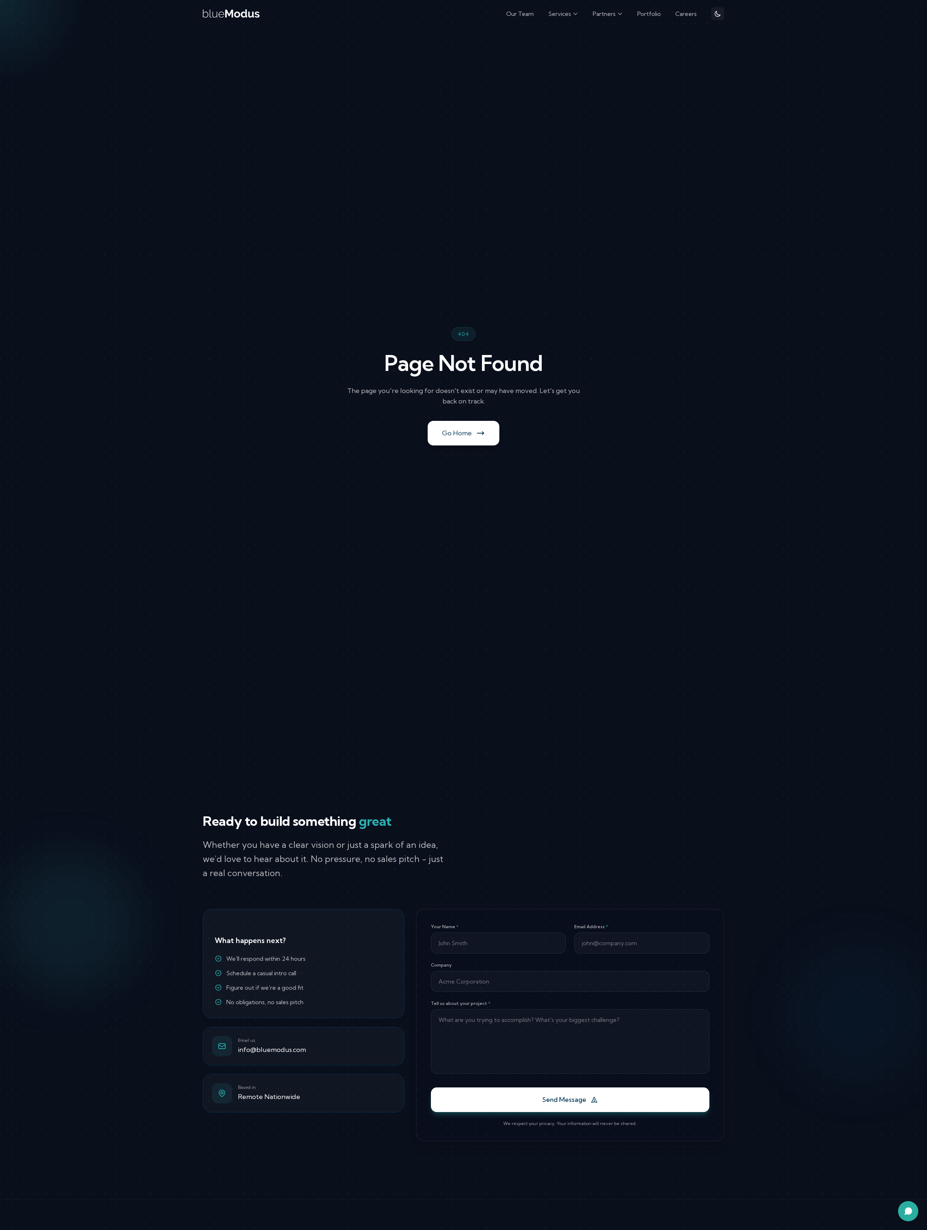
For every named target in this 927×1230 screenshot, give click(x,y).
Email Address (591, 926)
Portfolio (649, 13)
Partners (604, 13)
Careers (686, 13)
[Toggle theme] (717, 13)
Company (441, 965)
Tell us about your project (460, 1003)
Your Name (444, 926)
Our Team (520, 13)
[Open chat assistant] (908, 1211)
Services (559, 13)
